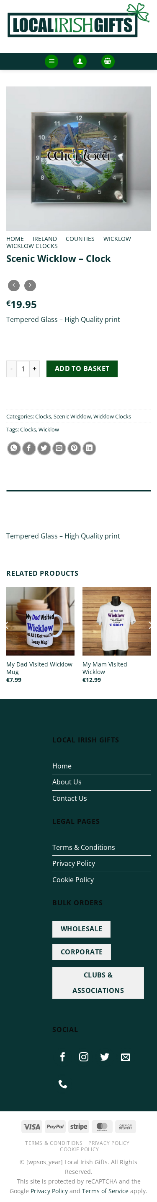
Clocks (43, 416)
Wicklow (117, 239)
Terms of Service (105, 1191)
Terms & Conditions (83, 847)
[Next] (150, 642)
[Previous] (7, 642)
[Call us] (62, 1084)
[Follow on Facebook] (62, 1057)
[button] (51, 61)
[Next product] (13, 285)
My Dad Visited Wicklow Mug (39, 668)
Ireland (45, 239)
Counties (80, 239)
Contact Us (69, 798)
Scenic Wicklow (72, 416)
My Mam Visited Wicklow (104, 668)
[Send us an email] (126, 1057)
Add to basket (82, 368)
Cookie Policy (73, 879)
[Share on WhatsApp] (14, 448)
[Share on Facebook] (29, 448)
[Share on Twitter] (44, 448)
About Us (67, 782)
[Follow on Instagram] (83, 1057)
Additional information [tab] (45, 515)
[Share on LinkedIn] (89, 448)
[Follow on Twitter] (105, 1057)
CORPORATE (82, 951)
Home (15, 239)
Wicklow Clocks (32, 246)
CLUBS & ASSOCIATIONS (98, 982)
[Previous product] (29, 285)
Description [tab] (25, 498)
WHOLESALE (82, 928)
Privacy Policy (73, 863)
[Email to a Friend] (59, 448)
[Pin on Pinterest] (74, 448)
